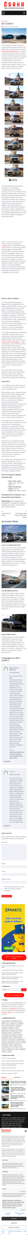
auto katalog (14, 501)
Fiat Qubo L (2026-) (18, 970)
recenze (7, 507)
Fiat (9, 1120)
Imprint (24, 1231)
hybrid (16, 1028)
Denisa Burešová (6, 26)
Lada (10, 1121)
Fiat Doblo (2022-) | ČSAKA (8, 970)
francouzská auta (14, 503)
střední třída (5, 1046)
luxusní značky (10, 505)
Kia (16, 1030)
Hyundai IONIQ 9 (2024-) (9, 634)
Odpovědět (7, 761)
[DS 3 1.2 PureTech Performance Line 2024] (14, 79)
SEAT (8, 1127)
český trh (4, 1051)
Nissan (10, 1125)
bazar (20, 1021)
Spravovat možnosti (14, 1227)
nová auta (4, 1039)
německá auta (12, 1039)
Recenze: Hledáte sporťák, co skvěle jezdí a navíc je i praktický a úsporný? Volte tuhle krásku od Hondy (18, 1089)
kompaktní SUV (16, 1032)
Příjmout (14, 1218)
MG (17, 1123)
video (16, 1049)
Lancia (14, 1121)
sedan (11, 1044)
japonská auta (5, 1030)
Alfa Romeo (5, 1118)
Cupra (23, 1118)
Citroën (19, 1118)
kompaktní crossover (7, 1032)
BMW (3, 1023)
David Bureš (14, 1084)
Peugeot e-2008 (6, 342)
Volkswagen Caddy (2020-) (12, 978)
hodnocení (23, 503)
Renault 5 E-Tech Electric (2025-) (9, 966)
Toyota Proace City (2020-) (12, 983)
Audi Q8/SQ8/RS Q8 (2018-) (10, 591)
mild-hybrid (4, 1037)
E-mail (4, 871)
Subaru (20, 1127)
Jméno (4, 863)
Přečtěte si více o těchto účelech (20, 1213)
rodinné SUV (5, 1044)
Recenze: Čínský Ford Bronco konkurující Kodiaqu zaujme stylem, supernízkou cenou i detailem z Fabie (17, 1104)
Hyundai (21, 1120)
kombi (20, 1030)
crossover (13, 1023)
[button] (25, 1131)
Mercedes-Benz (10, 1123)
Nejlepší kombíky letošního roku (9, 1068)
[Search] (24, 13)
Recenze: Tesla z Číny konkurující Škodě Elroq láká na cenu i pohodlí (18, 1082)
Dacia (3, 1120)
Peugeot (4, 1042)
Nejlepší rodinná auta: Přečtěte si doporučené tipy (13, 1070)
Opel (14, 1125)
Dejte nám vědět (6, 1012)
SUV (22, 45)
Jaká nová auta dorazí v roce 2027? (9, 1073)
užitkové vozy (10, 1049)
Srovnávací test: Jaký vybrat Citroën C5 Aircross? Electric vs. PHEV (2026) (18, 1097)
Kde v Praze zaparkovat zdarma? (9, 1058)
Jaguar (3, 1121)
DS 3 (22, 501)
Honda (17, 1120)
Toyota (3, 1049)
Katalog (4, 21)
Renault (23, 1042)
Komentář (5, 842)
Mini (20, 1123)
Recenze (4, 1077)
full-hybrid (18, 1025)
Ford (3, 1025)
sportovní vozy (17, 1044)
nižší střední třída (17, 1037)
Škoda (9, 1051)
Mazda (3, 1123)
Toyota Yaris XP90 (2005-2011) (11, 545)
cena (8, 1023)
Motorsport (17, 1077)
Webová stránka (6, 879)
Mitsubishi (4, 1125)
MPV (10, 1037)
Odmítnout (14, 1223)
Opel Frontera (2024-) (11, 974)
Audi (10, 1118)
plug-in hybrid (11, 1042)
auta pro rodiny (5, 1021)
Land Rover (20, 1121)
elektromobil (5, 503)
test (14, 507)
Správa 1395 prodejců (7, 1213)
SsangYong (14, 1127)
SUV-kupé (16, 1046)
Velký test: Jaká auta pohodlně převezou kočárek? (13, 1061)
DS (7, 21)
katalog (4, 505)
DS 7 (11, 387)
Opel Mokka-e (16, 342)
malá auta (13, 1035)
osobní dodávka (20, 1039)
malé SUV (18, 505)
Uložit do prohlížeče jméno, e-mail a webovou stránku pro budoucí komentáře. (14, 888)
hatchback (4, 1028)
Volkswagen (22, 1049)
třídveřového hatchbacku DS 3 (10, 51)
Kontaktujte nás (14, 1008)
